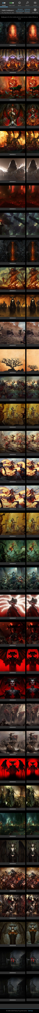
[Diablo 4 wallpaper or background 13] (12, 688)
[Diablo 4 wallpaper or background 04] (12, 933)
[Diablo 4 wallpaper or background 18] (12, 551)
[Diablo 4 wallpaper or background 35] (12, 87)
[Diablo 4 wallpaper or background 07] (12, 851)
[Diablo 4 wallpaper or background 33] (12, 142)
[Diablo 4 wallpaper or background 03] (12, 960)
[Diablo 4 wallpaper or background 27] (12, 306)
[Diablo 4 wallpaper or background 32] (12, 169)
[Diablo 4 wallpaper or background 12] (12, 715)
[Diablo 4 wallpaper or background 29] (12, 251)
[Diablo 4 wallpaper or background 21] (12, 469)
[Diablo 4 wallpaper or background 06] (12, 878)
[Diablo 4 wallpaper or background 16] (12, 606)
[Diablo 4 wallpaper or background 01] (12, 33)
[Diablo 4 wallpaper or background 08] (12, 824)
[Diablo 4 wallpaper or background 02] (12, 988)
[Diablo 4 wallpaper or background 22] (12, 442)
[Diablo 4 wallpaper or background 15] (12, 633)
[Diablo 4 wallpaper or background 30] (12, 224)
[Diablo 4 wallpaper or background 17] (12, 578)
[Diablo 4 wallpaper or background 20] (12, 497)
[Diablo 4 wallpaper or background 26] (12, 333)
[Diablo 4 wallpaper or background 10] (12, 769)
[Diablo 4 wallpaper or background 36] (12, 60)
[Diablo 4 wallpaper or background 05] (12, 906)
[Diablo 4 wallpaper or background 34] (12, 115)
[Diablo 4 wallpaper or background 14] (12, 660)
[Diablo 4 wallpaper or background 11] (12, 742)
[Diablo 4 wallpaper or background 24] (12, 387)
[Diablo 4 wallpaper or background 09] (12, 797)
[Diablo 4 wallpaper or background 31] (12, 197)
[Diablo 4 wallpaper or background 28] (12, 278)
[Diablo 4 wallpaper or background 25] (12, 360)
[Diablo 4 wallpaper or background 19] (12, 524)
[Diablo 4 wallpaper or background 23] (12, 415)
